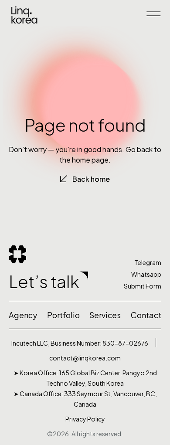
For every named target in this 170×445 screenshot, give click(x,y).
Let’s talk (44, 281)
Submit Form (142, 286)
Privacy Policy (85, 419)
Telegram (147, 262)
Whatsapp (146, 274)
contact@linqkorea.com (85, 358)
